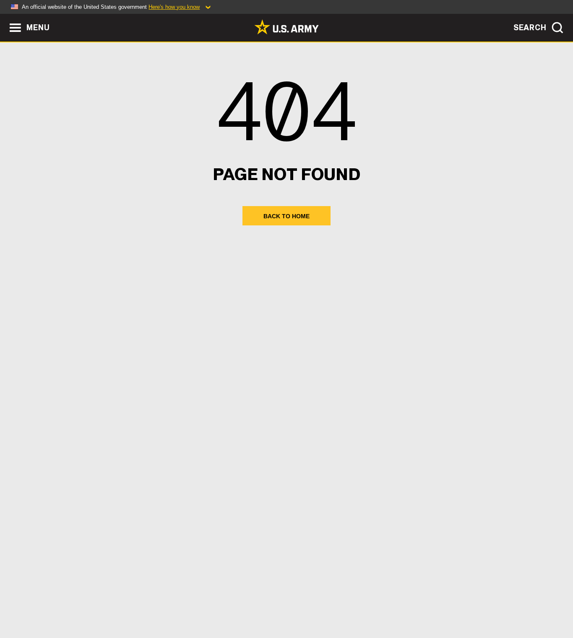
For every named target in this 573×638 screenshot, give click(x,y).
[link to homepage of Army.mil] (286, 27)
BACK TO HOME (286, 216)
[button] (4, 18)
